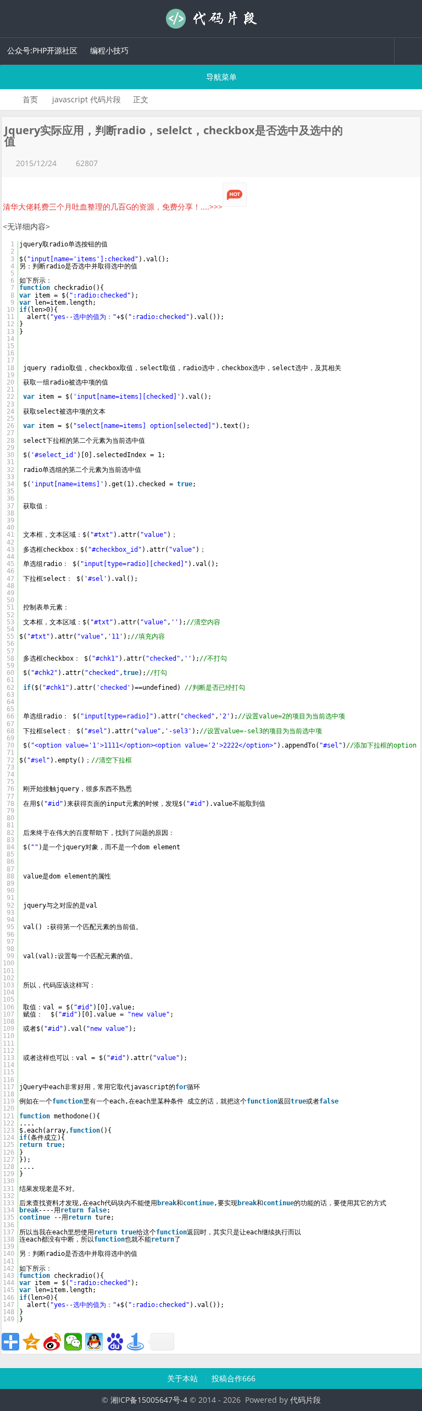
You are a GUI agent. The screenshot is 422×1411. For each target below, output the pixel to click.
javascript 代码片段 (86, 99)
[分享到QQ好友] (94, 1341)
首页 (30, 99)
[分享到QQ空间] (31, 1341)
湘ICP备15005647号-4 (148, 1399)
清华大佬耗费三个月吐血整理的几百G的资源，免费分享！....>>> (113, 206)
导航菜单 (220, 77)
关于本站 (183, 1378)
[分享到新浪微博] (52, 1341)
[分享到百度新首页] (115, 1341)
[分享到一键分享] (136, 1341)
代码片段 (211, 19)
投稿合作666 (234, 1378)
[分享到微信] (73, 1341)
